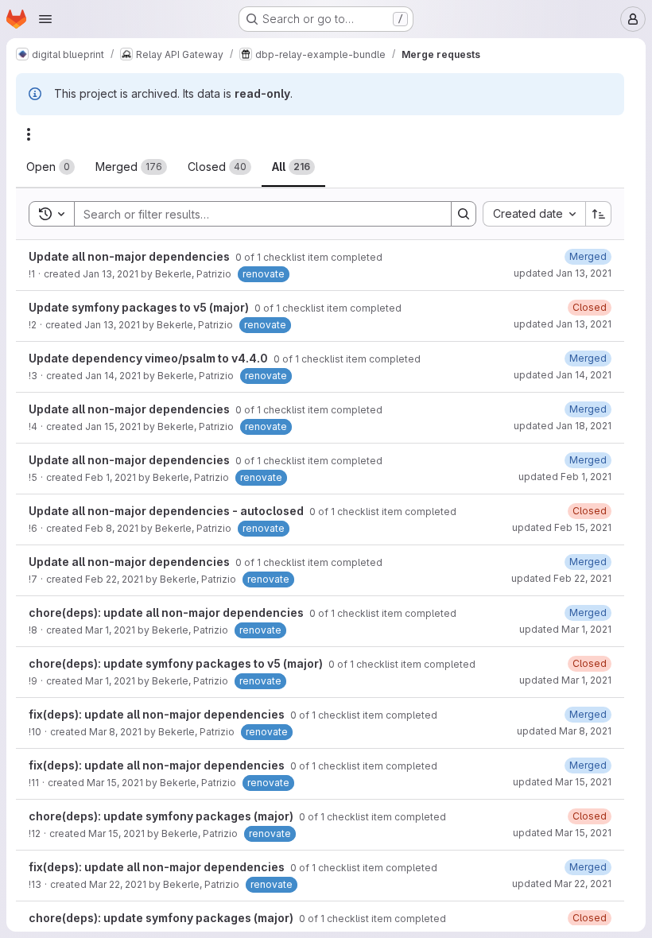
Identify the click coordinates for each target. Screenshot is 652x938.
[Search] (463, 214)
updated (562, 273)
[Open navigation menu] (45, 19)
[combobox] (534, 214)
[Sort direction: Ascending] (598, 214)
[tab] (50, 167)
